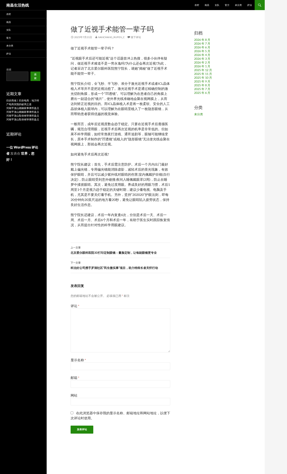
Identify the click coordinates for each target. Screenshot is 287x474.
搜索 (8, 69)
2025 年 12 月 (203, 70)
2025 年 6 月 (202, 92)
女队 (217, 5)
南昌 (207, 5)
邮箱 (75, 378)
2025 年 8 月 (202, 85)
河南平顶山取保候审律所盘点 (22, 115)
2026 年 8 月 (202, 39)
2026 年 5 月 (202, 51)
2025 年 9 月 (202, 81)
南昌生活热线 (17, 5)
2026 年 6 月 (202, 47)
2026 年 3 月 (202, 58)
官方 (227, 5)
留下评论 (136, 37)
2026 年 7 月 (202, 43)
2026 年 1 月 (202, 66)
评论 (75, 306)
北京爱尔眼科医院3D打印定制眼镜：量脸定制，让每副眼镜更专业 (114, 250)
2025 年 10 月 (203, 77)
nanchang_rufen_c (111, 37)
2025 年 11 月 (203, 74)
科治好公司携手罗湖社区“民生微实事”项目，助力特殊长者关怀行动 (114, 265)
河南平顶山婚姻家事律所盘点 (22, 108)
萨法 (249, 5)
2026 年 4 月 (202, 55)
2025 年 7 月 (202, 89)
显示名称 (78, 360)
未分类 (238, 5)
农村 (197, 5)
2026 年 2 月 (202, 62)
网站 (74, 395)
